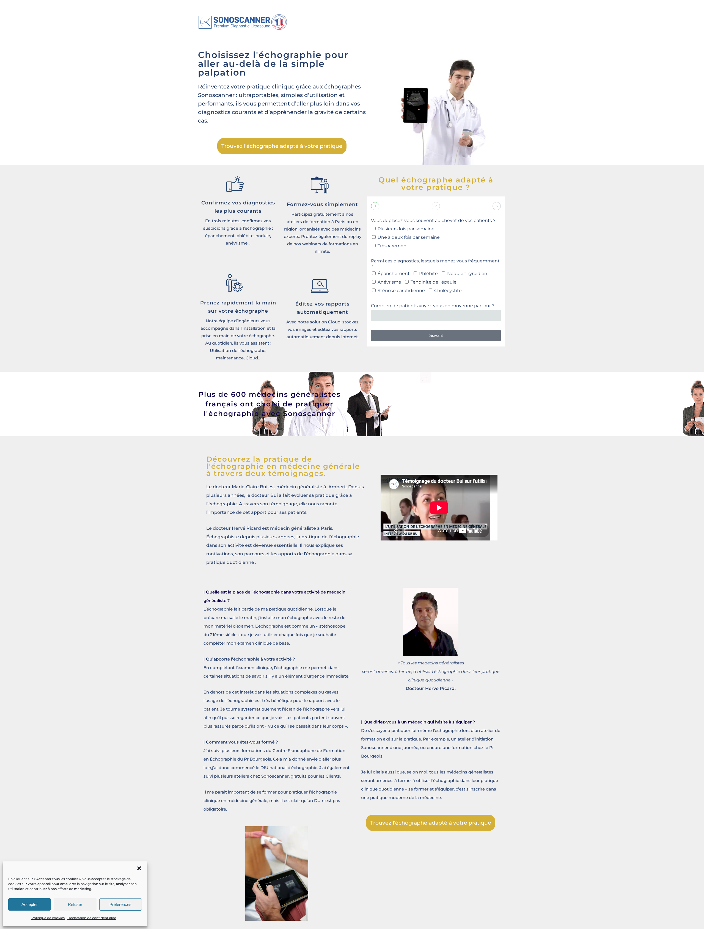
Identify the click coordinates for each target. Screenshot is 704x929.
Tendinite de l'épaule (434, 282)
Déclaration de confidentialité (91, 918)
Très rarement (393, 245)
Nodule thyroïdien (467, 273)
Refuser (75, 904)
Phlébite (428, 273)
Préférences (120, 904)
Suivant (436, 335)
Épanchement (394, 273)
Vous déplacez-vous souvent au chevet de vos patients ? (433, 220)
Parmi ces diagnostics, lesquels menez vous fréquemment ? (435, 263)
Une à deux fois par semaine (409, 237)
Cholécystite (448, 290)
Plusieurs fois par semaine (406, 228)
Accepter (29, 904)
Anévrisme (389, 282)
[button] (139, 868)
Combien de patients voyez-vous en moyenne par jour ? (432, 306)
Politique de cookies (48, 918)
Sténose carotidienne (401, 290)
